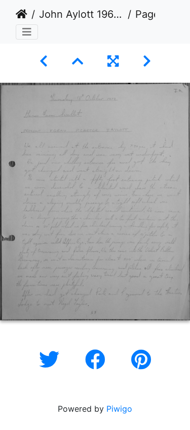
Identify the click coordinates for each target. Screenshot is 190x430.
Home (21, 14)
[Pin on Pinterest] (141, 359)
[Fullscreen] (113, 61)
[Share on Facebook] (98, 359)
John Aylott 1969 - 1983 (81, 14)
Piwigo (119, 409)
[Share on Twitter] (52, 359)
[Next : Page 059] (147, 61)
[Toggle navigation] (27, 32)
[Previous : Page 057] (43, 61)
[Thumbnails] (77, 61)
